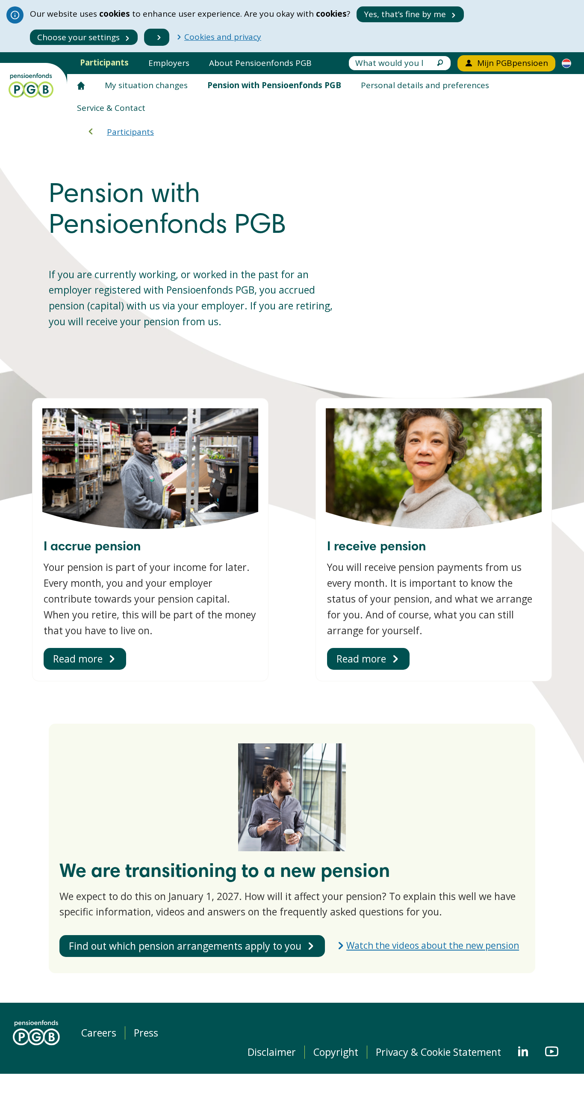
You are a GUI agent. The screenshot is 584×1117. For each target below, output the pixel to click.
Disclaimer (272, 1052)
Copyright (335, 1052)
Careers (98, 1033)
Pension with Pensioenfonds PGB (274, 85)
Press (146, 1033)
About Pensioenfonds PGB (260, 62)
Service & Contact (111, 107)
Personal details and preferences (425, 85)
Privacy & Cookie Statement (438, 1052)
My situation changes (146, 85)
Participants (104, 62)
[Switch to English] (566, 63)
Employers (168, 62)
